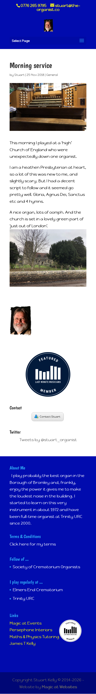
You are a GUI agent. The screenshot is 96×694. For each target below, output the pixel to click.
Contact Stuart (50, 416)
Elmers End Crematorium (38, 589)
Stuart (19, 75)
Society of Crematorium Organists (46, 566)
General (52, 75)
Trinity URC (23, 598)
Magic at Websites (59, 686)
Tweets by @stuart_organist (48, 439)
